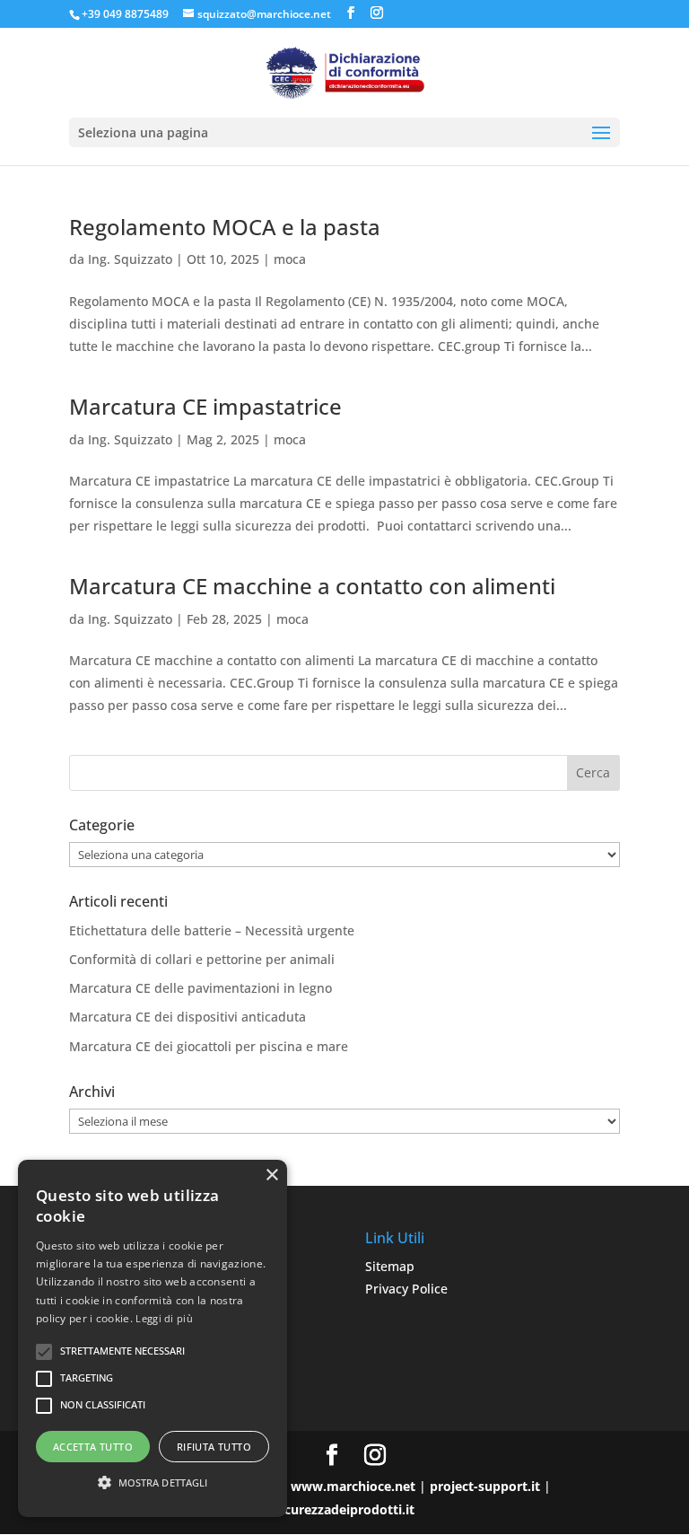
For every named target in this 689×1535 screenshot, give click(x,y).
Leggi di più (164, 1318)
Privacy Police (406, 1288)
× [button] (271, 1175)
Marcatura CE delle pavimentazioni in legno (200, 987)
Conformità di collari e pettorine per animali (202, 959)
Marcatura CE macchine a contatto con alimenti (312, 586)
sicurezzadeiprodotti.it (344, 1509)
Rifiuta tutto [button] (214, 1446)
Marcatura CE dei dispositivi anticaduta (187, 1016)
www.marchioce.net (353, 1486)
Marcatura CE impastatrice (205, 406)
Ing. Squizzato (130, 259)
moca (290, 259)
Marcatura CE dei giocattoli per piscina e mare (208, 1046)
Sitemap (389, 1266)
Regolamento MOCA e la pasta (224, 226)
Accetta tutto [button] (93, 1446)
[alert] (152, 1338)
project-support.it (485, 1486)
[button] (152, 1482)
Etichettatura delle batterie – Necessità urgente (211, 930)
